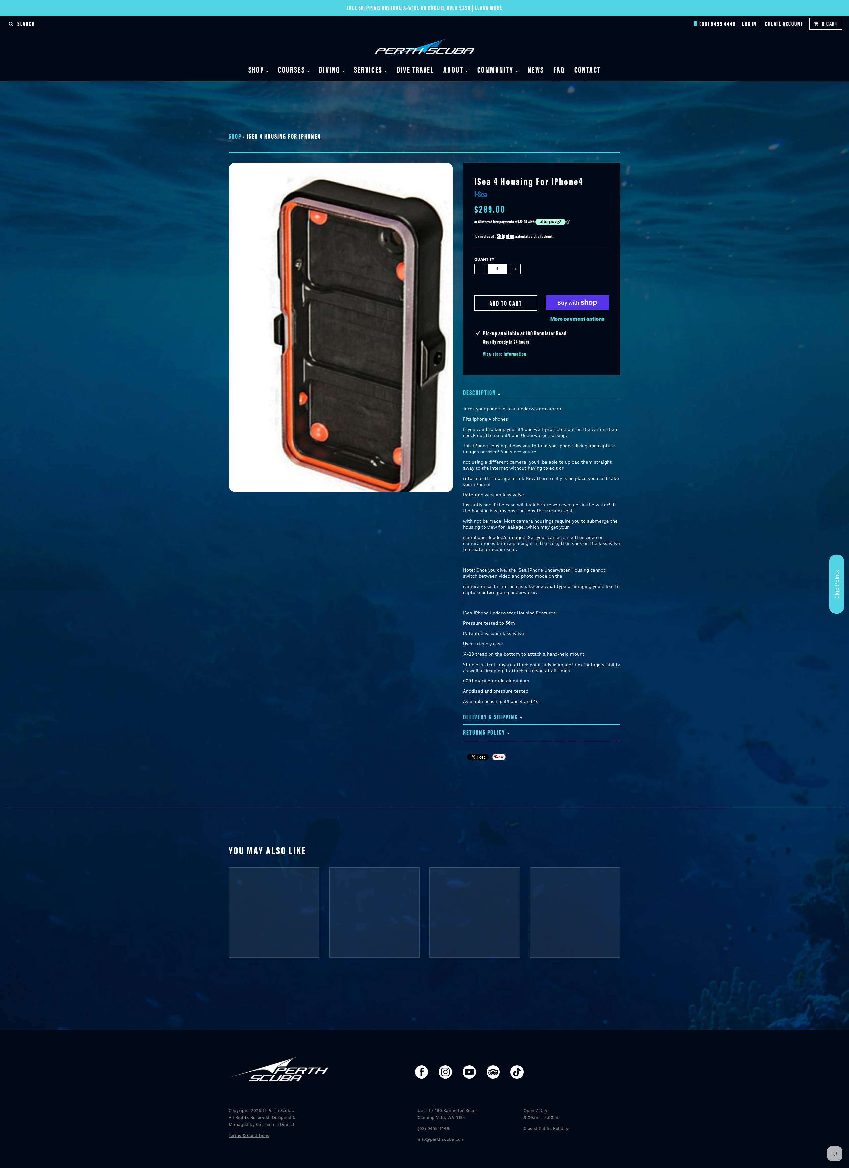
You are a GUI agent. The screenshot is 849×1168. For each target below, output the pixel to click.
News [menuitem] (536, 69)
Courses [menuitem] (291, 69)
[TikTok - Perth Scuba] (517, 1072)
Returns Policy (484, 732)
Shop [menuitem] (256, 69)
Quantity (484, 260)
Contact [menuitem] (587, 69)
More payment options (577, 319)
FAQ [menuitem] (559, 69)
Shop (235, 136)
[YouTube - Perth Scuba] (469, 1072)
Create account (784, 23)
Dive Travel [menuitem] (415, 69)
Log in (749, 23)
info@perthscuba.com (441, 1140)
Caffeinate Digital (275, 1125)
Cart (830, 23)
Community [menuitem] (495, 69)
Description (479, 392)
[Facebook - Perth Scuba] (421, 1072)
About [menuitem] (453, 69)
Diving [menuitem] (329, 69)
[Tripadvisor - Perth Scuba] (493, 1072)
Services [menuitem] (368, 69)
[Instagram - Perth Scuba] (445, 1072)
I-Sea (480, 193)
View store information (504, 353)
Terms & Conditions (249, 1136)
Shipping (506, 235)
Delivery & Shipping (490, 716)
